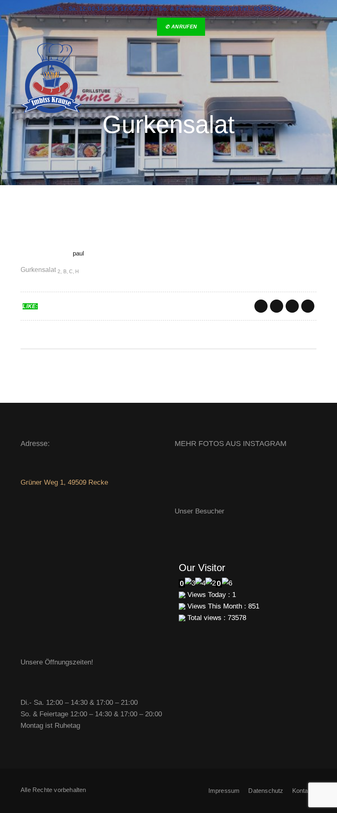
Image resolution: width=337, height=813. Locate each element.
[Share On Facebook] (261, 306)
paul (78, 253)
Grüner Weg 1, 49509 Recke (64, 482)
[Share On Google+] (292, 306)
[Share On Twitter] (276, 306)
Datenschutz (265, 790)
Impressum (224, 790)
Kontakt (302, 790)
